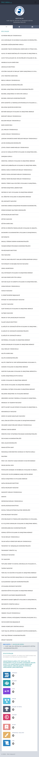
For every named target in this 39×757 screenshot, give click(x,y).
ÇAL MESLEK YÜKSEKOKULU (9, 129)
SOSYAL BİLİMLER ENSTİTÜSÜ (10, 505)
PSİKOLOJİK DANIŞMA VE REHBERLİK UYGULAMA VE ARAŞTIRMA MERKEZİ (19, 469)
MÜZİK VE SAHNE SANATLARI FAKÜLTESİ (13, 416)
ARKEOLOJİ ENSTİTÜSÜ (8, 67)
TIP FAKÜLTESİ (5, 559)
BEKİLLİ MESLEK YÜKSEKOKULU (10, 80)
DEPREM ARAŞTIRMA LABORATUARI (11, 187)
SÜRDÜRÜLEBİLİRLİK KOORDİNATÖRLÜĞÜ (13, 528)
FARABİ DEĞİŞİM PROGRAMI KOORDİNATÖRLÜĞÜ (15, 246)
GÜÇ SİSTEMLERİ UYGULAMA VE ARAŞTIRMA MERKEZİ (17, 273)
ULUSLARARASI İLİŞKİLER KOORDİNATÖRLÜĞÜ (15, 581)
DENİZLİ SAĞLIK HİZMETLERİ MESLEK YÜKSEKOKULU (16, 170)
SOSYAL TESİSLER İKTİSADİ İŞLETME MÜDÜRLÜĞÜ (15, 510)
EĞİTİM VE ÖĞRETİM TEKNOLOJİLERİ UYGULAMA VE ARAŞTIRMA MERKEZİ (19, 228)
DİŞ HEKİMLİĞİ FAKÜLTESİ (9, 201)
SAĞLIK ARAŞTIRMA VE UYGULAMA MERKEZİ (14, 478)
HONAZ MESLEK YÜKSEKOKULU (10, 286)
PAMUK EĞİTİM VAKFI (7, 447)
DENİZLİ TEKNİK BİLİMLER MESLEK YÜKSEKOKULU (16, 179)
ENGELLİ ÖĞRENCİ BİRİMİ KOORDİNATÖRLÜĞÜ (15, 241)
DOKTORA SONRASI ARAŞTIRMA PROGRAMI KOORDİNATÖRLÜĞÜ (19, 205)
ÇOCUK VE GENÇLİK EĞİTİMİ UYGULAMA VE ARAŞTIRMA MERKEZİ (19, 152)
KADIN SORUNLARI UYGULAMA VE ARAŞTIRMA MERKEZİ (17, 344)
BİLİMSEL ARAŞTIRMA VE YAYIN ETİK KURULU (14, 93)
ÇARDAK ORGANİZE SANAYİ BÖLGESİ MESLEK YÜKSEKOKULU (19, 138)
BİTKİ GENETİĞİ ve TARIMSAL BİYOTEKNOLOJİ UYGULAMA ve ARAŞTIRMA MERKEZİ (19, 102)
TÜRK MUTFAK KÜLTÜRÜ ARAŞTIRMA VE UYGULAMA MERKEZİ (19, 577)
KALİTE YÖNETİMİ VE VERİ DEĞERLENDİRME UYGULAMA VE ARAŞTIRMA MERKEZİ (19, 362)
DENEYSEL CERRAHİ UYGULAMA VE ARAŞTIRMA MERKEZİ (18, 161)
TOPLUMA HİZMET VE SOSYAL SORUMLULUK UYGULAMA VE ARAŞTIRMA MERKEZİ (19, 564)
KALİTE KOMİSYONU (7, 353)
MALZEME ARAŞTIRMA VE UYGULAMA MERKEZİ (15, 393)
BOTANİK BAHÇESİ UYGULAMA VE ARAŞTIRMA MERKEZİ (17, 111)
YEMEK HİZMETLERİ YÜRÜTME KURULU (12, 626)
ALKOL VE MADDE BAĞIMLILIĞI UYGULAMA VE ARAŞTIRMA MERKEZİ (19, 53)
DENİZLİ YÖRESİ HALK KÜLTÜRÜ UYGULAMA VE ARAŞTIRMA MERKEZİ (19, 183)
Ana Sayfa (7, 644)
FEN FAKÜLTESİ (5, 255)
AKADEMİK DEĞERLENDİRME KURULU (12, 44)
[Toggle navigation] (35, 2)
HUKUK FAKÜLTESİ (6, 290)
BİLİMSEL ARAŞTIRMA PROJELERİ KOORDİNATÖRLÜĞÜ (17, 89)
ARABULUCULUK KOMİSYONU (10, 62)
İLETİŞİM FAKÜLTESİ (7, 313)
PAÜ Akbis (6, 2)
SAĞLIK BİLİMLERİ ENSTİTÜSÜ (10, 483)
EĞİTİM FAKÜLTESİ (6, 219)
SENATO (3, 496)
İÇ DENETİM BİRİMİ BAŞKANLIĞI (10, 295)
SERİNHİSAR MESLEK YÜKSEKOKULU (12, 501)
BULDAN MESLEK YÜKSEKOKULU (10, 120)
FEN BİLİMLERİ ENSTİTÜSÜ (9, 250)
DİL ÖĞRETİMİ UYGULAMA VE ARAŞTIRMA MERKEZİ (16, 196)
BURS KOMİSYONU (6, 125)
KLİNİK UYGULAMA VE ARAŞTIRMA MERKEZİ (14, 380)
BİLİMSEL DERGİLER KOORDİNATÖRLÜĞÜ (13, 98)
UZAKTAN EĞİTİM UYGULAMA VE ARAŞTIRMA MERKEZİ (17, 590)
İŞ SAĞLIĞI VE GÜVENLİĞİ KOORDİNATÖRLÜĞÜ (14, 331)
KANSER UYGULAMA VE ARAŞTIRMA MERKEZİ (14, 367)
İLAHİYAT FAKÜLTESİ (7, 304)
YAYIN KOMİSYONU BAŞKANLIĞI (10, 622)
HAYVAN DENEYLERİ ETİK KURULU (11, 277)
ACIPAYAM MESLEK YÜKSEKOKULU (11, 35)
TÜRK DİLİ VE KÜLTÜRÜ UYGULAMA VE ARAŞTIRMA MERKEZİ (18, 572)
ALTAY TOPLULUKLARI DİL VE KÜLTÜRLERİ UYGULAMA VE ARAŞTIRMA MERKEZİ (19, 58)
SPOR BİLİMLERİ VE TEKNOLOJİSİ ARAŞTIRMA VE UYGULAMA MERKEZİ (19, 519)
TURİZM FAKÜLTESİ (6, 568)
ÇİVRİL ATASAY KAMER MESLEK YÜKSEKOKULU (15, 147)
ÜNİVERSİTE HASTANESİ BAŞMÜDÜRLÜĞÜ (13, 595)
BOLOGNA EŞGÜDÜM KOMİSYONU (11, 107)
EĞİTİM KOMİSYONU (7, 223)
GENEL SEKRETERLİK (7, 268)
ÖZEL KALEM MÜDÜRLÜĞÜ (9, 443)
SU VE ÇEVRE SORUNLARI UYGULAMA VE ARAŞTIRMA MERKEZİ (19, 523)
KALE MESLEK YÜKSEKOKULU (10, 349)
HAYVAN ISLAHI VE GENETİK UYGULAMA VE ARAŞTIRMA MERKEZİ (19, 281)
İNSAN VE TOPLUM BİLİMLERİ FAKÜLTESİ (13, 317)
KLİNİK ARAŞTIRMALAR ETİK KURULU (12, 375)
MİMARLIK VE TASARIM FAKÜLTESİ (11, 402)
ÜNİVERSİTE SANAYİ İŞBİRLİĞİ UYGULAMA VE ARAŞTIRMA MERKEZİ (19, 599)
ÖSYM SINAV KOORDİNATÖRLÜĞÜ (11, 438)
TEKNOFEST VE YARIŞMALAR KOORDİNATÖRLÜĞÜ (16, 546)
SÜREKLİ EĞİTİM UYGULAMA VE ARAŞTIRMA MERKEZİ (16, 532)
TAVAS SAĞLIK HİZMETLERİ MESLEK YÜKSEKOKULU (16, 541)
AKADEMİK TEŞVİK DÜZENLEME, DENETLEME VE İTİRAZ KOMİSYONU (19, 49)
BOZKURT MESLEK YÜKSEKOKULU (11, 116)
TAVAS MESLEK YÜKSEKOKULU (10, 537)
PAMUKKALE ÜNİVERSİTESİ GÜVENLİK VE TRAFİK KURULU (18, 452)
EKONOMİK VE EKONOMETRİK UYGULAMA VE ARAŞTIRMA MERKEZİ (19, 232)
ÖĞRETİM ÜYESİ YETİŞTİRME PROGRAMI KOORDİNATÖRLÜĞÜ (19, 434)
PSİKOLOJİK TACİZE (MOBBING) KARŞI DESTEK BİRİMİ (17, 474)
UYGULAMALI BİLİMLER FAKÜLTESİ (11, 586)
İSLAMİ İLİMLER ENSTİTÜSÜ (9, 322)
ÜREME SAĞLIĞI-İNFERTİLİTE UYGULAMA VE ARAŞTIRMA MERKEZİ (19, 608)
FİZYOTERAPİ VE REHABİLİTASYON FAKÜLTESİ (14, 264)
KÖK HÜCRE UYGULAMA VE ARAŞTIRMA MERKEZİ (15, 384)
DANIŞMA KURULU (6, 156)
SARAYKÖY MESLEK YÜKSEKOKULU (11, 492)
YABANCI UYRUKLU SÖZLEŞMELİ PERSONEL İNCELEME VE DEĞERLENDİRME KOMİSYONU (19, 617)
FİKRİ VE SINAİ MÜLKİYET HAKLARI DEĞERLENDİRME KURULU (19, 259)
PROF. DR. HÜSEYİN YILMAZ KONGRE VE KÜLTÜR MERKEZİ (18, 461)
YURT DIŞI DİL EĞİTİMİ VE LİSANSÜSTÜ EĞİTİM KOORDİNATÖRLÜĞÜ (19, 631)
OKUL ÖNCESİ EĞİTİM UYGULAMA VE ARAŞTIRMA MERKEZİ (18, 420)
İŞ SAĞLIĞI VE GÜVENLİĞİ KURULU (11, 335)
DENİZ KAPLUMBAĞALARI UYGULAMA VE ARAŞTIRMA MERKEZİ (19, 165)
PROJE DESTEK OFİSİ (7, 465)
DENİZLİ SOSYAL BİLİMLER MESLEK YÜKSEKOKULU (16, 174)
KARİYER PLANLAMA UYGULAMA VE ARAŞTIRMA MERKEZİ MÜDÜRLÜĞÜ (19, 371)
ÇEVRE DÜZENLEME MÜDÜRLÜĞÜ (11, 143)
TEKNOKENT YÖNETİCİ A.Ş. (9, 550)
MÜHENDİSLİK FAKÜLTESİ (8, 411)
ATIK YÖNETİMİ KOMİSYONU (9, 76)
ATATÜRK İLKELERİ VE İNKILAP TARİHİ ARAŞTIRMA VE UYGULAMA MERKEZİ (19, 71)
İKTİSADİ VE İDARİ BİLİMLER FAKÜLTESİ (12, 299)
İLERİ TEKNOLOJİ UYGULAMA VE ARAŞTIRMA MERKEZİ (17, 308)
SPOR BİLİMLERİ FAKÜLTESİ (9, 514)
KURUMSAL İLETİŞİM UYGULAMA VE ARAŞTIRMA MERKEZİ (18, 389)
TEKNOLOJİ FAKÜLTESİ (8, 555)
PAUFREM (4, 456)
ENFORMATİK (5, 237)
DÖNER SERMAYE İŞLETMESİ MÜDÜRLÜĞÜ (13, 210)
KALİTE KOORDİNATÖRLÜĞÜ (9, 358)
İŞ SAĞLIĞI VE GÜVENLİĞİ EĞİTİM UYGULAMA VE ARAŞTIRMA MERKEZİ (19, 326)
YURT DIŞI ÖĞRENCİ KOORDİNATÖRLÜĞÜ (13, 635)
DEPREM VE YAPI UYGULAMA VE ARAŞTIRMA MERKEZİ (17, 192)
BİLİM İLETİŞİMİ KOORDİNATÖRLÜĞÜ (12, 85)
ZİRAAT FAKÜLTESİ (6, 640)
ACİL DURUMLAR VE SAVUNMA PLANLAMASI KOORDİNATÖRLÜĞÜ (19, 40)
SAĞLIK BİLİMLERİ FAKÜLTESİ (9, 487)
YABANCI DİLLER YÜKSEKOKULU (10, 613)
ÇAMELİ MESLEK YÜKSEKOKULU (10, 134)
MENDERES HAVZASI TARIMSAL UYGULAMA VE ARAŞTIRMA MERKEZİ (19, 398)
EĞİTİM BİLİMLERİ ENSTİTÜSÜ (9, 214)
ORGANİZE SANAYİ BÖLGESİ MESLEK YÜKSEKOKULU (16, 425)
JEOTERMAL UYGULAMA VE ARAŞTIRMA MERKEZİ (15, 340)
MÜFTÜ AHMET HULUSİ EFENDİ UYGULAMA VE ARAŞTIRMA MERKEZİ (19, 407)
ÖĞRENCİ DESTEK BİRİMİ (8, 429)
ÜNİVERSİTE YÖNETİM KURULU (10, 604)
